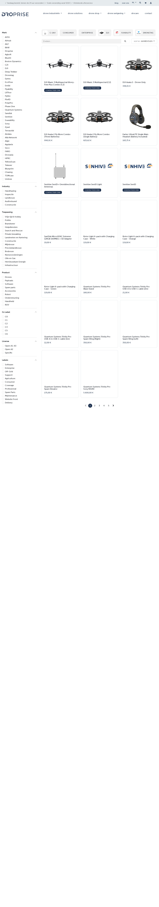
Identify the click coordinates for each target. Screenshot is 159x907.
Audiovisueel (11, 201)
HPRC (7, 158)
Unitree (8, 179)
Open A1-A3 (10, 346)
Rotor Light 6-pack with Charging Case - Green (59, 287)
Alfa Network (11, 137)
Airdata (8, 134)
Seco (7, 148)
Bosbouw (9, 251)
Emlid (7, 85)
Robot (8, 294)
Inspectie (9, 194)
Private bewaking (13, 234)
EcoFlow (9, 82)
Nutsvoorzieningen (14, 255)
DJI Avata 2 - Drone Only (134, 82)
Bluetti (8, 58)
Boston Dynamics (13, 61)
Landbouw (10, 198)
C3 (6, 327)
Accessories (10, 291)
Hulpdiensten (11, 227)
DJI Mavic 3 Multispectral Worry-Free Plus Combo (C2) (59, 83)
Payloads (9, 280)
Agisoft (8, 54)
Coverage (9, 385)
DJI (6, 68)
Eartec (8, 78)
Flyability (9, 89)
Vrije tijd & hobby (13, 217)
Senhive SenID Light (92, 184)
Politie (8, 220)
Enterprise (9, 368)
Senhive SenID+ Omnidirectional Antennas (59, 185)
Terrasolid (9, 130)
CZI (6, 65)
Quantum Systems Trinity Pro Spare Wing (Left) (136, 337)
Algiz (7, 141)
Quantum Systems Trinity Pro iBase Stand (96, 287)
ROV (7, 305)
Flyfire (7, 96)
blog (116, 3)
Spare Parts (10, 392)
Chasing (8, 172)
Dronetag (9, 75)
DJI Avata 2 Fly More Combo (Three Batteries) (57, 135)
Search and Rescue (13, 230)
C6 (6, 334)
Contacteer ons (53, 90)
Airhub (8, 40)
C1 (6, 320)
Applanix (9, 144)
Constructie (10, 205)
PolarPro (9, 103)
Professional (10, 389)
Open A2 (9, 349)
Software (9, 284)
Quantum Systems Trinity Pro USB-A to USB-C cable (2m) (136, 287)
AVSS (7, 37)
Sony (7, 123)
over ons (125, 3)
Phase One (10, 106)
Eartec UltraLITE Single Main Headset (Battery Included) (135, 135)
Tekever (8, 165)
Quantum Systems (13, 110)
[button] (144, 41)
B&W (7, 47)
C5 (6, 330)
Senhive (8, 117)
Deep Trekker (11, 72)
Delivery (8, 402)
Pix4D (7, 99)
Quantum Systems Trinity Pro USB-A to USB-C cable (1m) (57, 337)
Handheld (9, 301)
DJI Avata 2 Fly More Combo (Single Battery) (96, 135)
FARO (7, 151)
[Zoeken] (125, 41)
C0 (6, 316)
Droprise (9, 51)
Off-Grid (9, 371)
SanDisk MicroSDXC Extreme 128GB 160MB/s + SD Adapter (58, 237)
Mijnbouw (9, 244)
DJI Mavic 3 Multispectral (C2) (97, 82)
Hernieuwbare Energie (15, 262)
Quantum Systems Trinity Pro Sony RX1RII (96, 388)
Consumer (10, 382)
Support (9, 375)
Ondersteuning (12, 298)
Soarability (10, 120)
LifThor (8, 92)
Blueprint (9, 168)
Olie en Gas (10, 258)
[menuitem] (52, 14)
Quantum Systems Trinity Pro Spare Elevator (57, 388)
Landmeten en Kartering (16, 237)
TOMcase (9, 175)
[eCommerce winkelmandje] (145, 3)
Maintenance (11, 396)
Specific (8, 353)
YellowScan (10, 162)
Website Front (11, 399)
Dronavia (9, 155)
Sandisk (8, 113)
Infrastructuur (11, 265)
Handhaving (10, 191)
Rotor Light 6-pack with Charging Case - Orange (138, 237)
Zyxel (7, 127)
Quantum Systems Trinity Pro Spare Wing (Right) (96, 337)
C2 (6, 323)
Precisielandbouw (13, 248)
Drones (8, 277)
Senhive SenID (129, 184)
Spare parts (10, 287)
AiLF (7, 44)
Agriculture (10, 378)
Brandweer (10, 223)
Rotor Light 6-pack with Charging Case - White (98, 237)
